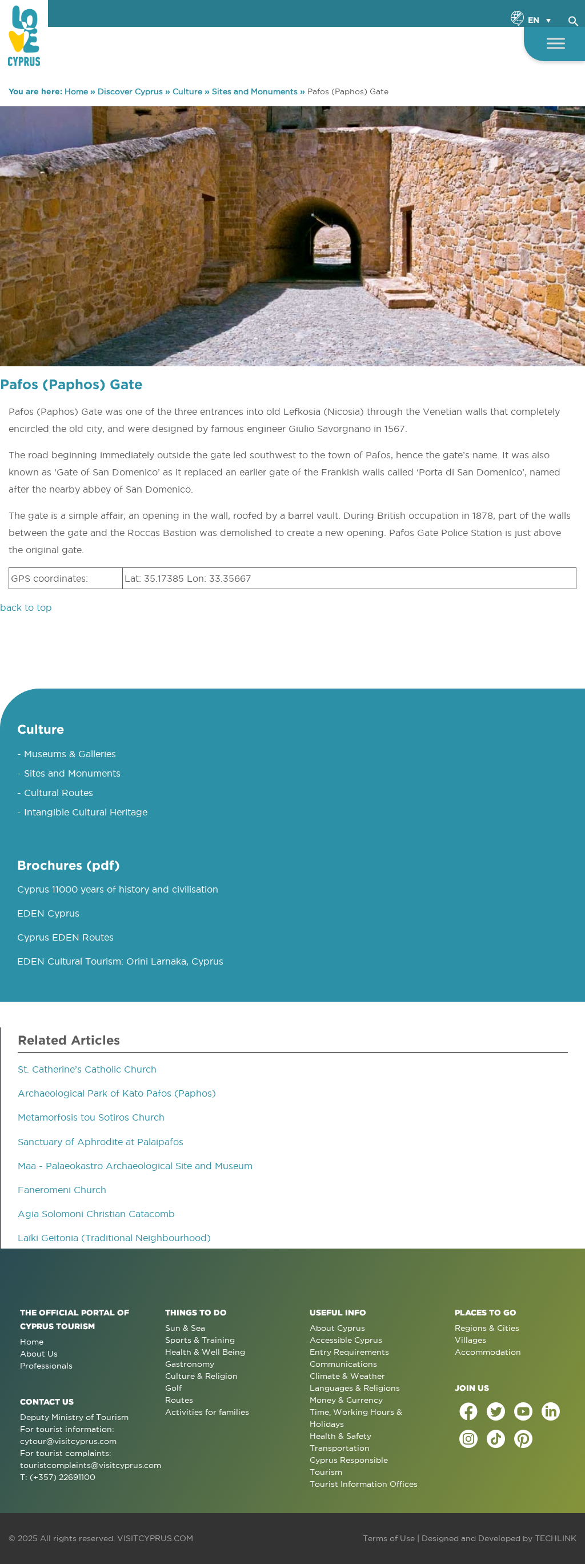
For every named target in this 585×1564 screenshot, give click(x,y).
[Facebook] (468, 1411)
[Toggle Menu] (556, 43)
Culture (187, 91)
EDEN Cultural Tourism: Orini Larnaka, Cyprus (120, 961)
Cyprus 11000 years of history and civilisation (117, 889)
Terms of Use (389, 1538)
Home (76, 91)
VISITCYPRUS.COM (155, 1538)
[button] (573, 19)
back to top (26, 607)
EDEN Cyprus (48, 913)
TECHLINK (555, 1538)
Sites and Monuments (255, 91)
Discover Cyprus (130, 91)
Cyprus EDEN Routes (65, 937)
